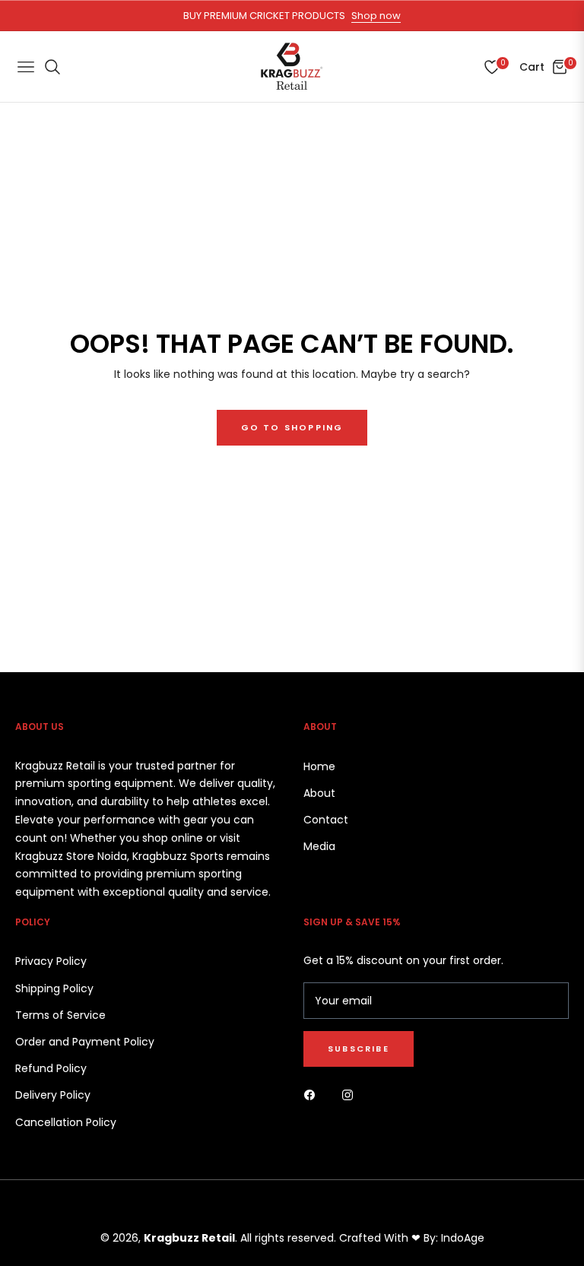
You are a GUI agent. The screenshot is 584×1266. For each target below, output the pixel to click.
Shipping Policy (54, 988)
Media (319, 846)
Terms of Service (60, 1015)
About (319, 793)
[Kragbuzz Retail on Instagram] (351, 1094)
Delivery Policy (52, 1095)
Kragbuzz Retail (189, 1237)
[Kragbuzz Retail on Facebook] (313, 1094)
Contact (325, 819)
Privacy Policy (51, 961)
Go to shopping (292, 427)
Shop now (376, 15)
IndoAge (462, 1237)
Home (319, 766)
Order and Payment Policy (84, 1041)
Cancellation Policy (65, 1122)
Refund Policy (51, 1068)
